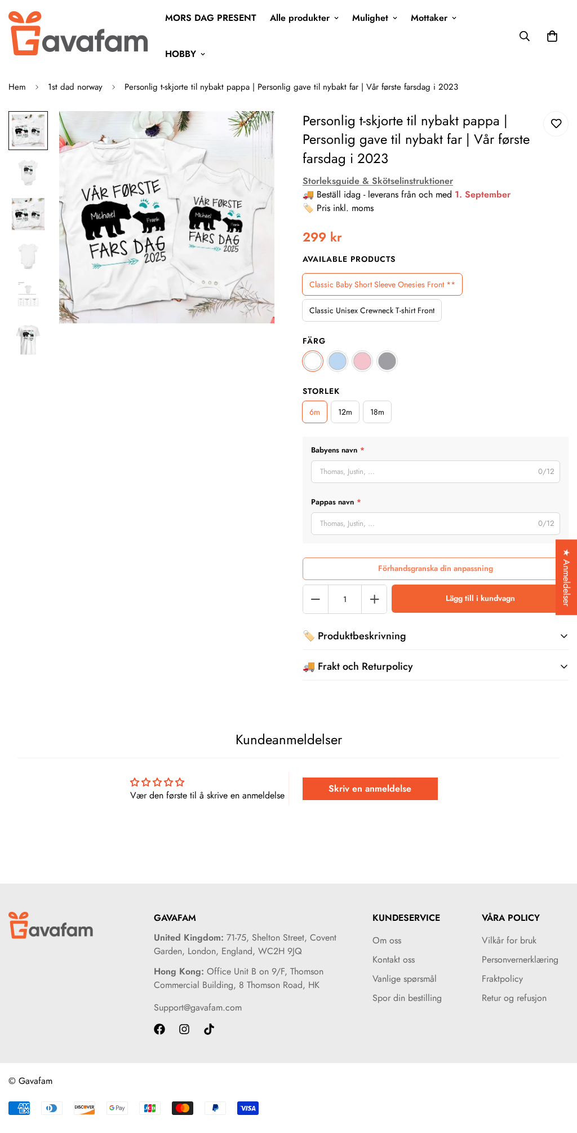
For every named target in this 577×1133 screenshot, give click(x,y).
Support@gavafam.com (198, 1007)
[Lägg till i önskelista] (556, 124)
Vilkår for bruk (509, 940)
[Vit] (313, 361)
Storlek (321, 391)
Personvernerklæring (520, 959)
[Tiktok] (209, 1029)
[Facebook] (159, 1029)
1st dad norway (75, 87)
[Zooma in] (250, 135)
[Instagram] (184, 1029)
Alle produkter (300, 17)
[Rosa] (362, 361)
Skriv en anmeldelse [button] (370, 788)
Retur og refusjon (514, 997)
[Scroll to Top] (555, 1071)
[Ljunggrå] (387, 361)
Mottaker (429, 17)
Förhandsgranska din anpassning (435, 568)
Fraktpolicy (502, 978)
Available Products (349, 259)
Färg (314, 340)
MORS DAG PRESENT (210, 17)
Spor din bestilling (407, 997)
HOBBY (180, 53)
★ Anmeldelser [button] (566, 577)
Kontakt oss (393, 959)
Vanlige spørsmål (404, 978)
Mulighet (370, 17)
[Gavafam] (78, 36)
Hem (17, 87)
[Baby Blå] (337, 361)
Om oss (386, 940)
